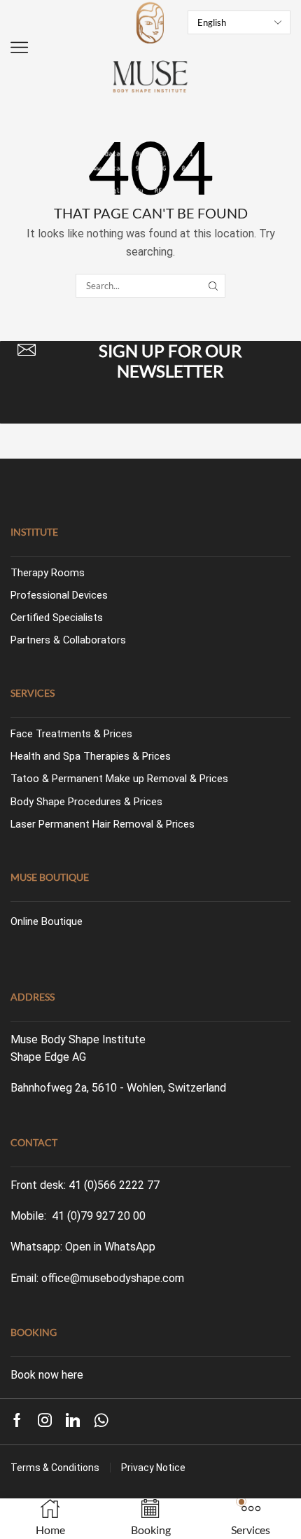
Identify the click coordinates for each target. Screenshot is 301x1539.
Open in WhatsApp (110, 1246)
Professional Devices (59, 595)
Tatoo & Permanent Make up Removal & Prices (119, 778)
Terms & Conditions (54, 1467)
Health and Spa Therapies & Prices (90, 756)
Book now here (46, 1374)
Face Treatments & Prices (71, 733)
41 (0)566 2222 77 (114, 1185)
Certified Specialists (56, 617)
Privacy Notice (153, 1467)
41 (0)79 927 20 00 (99, 1216)
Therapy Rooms (47, 572)
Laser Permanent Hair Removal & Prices (102, 824)
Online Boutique (46, 921)
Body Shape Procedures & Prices (86, 801)
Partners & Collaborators (68, 640)
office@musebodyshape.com (112, 1278)
